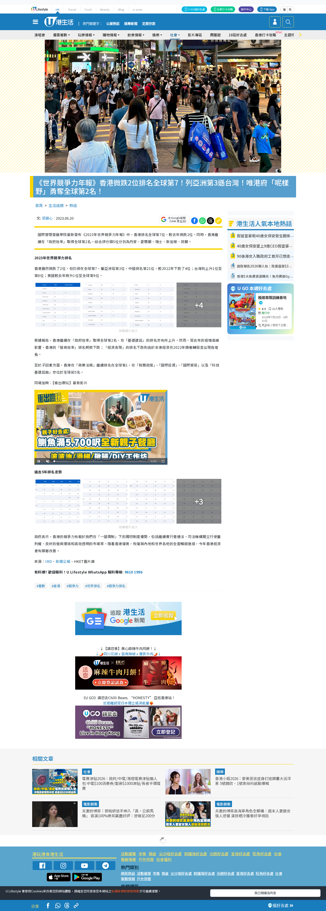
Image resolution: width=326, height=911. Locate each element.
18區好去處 (238, 34)
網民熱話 (128, 873)
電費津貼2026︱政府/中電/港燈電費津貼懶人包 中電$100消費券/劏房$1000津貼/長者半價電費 (121, 783)
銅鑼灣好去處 (195, 853)
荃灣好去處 (240, 853)
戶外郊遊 (146, 859)
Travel (72, 9)
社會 (86, 771)
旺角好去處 (262, 853)
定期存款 (148, 23)
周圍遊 (215, 34)
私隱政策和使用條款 (125, 891)
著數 (41, 585)
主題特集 (291, 34)
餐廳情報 (128, 859)
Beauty (105, 9)
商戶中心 (246, 9)
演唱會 (39, 34)
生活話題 (56, 205)
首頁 (39, 205)
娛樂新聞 (130, 23)
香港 (56, 585)
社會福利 (163, 859)
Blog (121, 9)
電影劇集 (90, 804)
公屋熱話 (113, 23)
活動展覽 (128, 853)
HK (57, 9)
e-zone (137, 9)
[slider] (100, 461)
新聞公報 (63, 561)
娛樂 (220, 771)
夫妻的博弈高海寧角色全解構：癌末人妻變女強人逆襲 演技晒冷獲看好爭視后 (253, 813)
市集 (142, 853)
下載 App (269, 9)
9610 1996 (133, 572)
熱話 (73, 205)
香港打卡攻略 (265, 34)
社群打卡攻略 (225, 9)
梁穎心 (47, 218)
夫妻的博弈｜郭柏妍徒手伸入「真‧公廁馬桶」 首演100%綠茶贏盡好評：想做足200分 (118, 813)
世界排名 (93, 585)
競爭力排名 (117, 585)
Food (88, 9)
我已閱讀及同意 (265, 893)
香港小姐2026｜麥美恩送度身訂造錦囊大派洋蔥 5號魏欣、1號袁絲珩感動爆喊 (253, 781)
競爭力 (74, 585)
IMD (48, 561)
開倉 (152, 853)
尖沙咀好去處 (170, 853)
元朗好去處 (219, 853)
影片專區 (195, 34)
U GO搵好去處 (196, 9)
